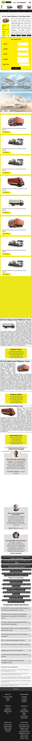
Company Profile (7, 696)
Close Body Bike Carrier (16, 443)
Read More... (6, 115)
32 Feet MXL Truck (16, 401)
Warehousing (7, 711)
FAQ (24, 708)
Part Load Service (16, 680)
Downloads (24, 710)
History (8, 698)
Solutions (8, 706)
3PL (8, 713)
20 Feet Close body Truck (16, 357)
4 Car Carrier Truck (16, 439)
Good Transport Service (10, 677)
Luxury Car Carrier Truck (16, 442)
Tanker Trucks (24, 735)
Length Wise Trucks (24, 731)
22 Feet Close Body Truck (16, 396)
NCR (6, 11)
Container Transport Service (24, 677)
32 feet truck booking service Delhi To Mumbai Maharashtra (17, 585)
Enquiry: (5, 59)
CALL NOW (29, 35)
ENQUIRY (23, 35)
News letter (24, 718)
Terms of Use (7, 728)
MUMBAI (9, 11)
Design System (24, 711)
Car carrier (20, 673)
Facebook (24, 696)
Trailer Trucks (24, 730)
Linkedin (24, 701)
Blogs (24, 713)
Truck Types (24, 722)
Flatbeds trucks (5, 682)
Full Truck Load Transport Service (22, 678)
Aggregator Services (10, 671)
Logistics (7, 708)
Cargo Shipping (8, 680)
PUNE (13, 11)
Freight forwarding (26, 680)
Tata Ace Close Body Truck (16, 351)
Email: (5, 54)
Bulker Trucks (24, 736)
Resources (24, 706)
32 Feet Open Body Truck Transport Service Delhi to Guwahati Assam (17, 570)
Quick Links (7, 722)
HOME (13, 35)
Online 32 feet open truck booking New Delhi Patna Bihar (17, 593)
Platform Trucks (24, 728)
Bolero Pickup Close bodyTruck (16, 353)
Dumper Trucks (24, 738)
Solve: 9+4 (6, 64)
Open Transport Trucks (15, 674)
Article (24, 714)
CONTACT (18, 35)
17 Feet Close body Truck (16, 356)
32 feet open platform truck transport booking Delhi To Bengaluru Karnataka (17, 589)
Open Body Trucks (24, 724)
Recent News (24, 716)
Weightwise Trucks (24, 733)
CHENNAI (24, 11)
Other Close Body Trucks (16, 402)
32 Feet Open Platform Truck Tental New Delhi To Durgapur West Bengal (16, 557)
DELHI (2, 11)
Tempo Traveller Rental (7, 678)
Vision (8, 700)
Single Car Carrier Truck (16, 437)
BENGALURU (18, 11)
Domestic (14, 669)
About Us (8, 694)
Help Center (8, 729)
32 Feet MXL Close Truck (16, 399)
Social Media (24, 694)
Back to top (16, 689)
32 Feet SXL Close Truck (16, 398)
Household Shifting (21, 669)
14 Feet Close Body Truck (16, 354)
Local (9, 669)
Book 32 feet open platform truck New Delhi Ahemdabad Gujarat (17, 581)
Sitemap (8, 731)
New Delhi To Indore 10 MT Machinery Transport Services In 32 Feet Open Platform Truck (17, 574)
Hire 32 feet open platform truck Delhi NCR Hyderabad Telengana (17, 597)
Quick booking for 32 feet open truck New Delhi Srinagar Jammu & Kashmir (17, 601)
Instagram (24, 700)
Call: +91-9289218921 (19, 2)
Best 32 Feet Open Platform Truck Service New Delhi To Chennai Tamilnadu (16, 566)
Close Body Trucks (24, 726)
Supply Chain (8, 710)
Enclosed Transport (12, 673)
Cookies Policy (8, 726)
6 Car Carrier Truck (16, 440)
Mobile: (6, 49)
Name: (5, 44)
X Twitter (24, 698)
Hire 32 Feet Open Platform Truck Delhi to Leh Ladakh (16, 561)
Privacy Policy (8, 724)
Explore (6, 90)
